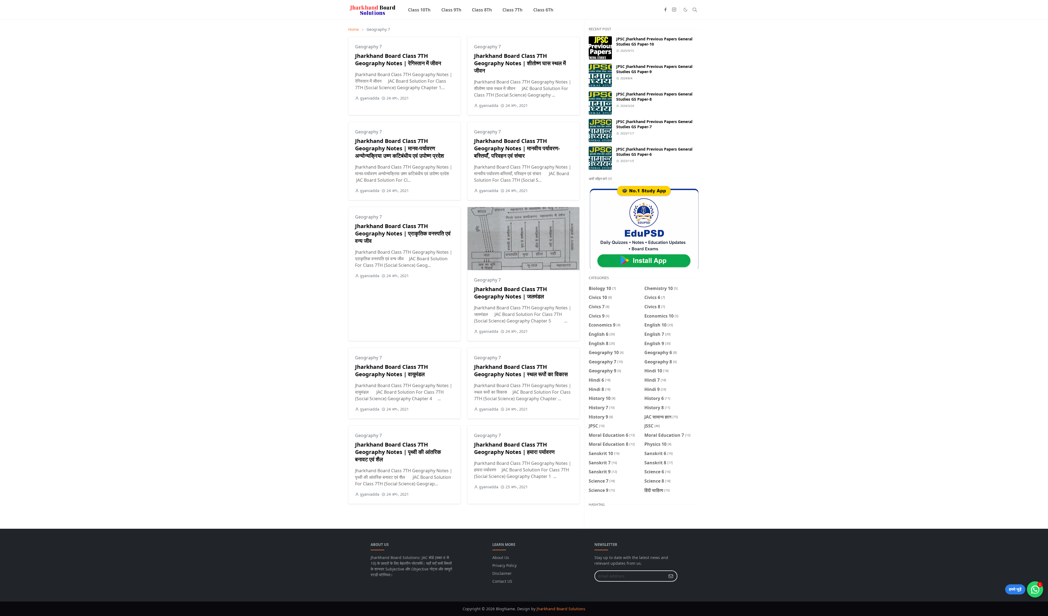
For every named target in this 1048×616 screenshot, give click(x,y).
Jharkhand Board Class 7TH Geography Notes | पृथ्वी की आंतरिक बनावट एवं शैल (398, 452)
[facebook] (665, 10)
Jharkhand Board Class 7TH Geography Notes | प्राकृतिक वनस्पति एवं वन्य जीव (403, 233)
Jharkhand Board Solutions (561, 608)
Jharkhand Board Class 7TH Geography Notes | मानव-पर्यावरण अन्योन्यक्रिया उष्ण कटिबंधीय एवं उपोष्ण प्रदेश (399, 148)
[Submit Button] (671, 576)
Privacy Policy (504, 565)
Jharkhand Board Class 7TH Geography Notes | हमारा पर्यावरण (514, 448)
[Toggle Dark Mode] (685, 9)
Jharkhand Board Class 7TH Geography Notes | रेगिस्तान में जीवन (398, 59)
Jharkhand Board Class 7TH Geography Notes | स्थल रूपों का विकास (521, 370)
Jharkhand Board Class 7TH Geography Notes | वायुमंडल (391, 370)
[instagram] (674, 10)
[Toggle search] (695, 10)
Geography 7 (368, 47)
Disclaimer (502, 573)
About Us (500, 557)
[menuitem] (419, 10)
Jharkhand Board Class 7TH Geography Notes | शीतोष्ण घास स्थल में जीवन (520, 63)
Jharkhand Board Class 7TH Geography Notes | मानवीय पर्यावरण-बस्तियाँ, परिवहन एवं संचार (517, 148)
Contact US (502, 581)
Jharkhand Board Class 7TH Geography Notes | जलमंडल (510, 292)
